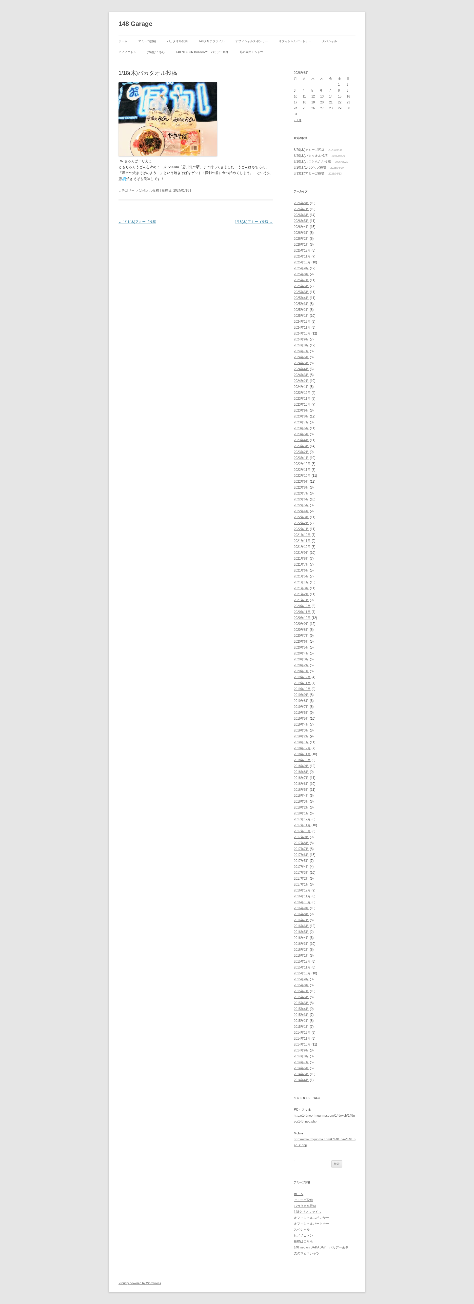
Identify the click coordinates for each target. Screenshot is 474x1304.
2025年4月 (301, 298)
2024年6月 (301, 357)
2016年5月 (301, 932)
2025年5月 (301, 292)
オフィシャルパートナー (295, 41)
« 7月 (297, 120)
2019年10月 (302, 689)
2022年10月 (302, 475)
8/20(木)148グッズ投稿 (310, 167)
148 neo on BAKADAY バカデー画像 (202, 52)
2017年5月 (301, 861)
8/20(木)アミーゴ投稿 (309, 150)
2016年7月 (301, 920)
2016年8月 (301, 914)
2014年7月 (301, 1062)
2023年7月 (301, 422)
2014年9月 (301, 1050)
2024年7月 (301, 351)
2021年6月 (301, 570)
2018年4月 (301, 795)
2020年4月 (301, 653)
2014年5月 (301, 1074)
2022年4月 (301, 511)
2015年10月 (302, 973)
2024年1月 (301, 387)
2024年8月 (301, 345)
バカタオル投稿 (177, 41)
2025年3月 (301, 304)
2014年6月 (301, 1068)
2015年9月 (301, 979)
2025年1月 (301, 315)
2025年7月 (301, 280)
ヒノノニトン (127, 52)
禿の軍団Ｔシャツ (251, 52)
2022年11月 (302, 470)
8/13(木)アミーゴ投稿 (309, 173)
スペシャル (329, 41)
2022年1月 (301, 529)
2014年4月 (301, 1080)
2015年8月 (301, 985)
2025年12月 (302, 250)
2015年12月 (302, 961)
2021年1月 (301, 600)
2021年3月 (301, 588)
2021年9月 (301, 552)
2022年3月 (301, 517)
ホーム (122, 41)
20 (322, 102)
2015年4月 (301, 1009)
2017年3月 (301, 872)
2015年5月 (301, 1003)
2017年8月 (301, 843)
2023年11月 (302, 398)
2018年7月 (301, 778)
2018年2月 (301, 807)
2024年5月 (301, 363)
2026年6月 (301, 215)
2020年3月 (301, 659)
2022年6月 (301, 499)
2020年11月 (302, 612)
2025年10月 (302, 262)
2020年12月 (302, 606)
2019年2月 (301, 736)
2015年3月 (301, 1015)
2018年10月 (302, 760)
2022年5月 (301, 505)
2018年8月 (301, 772)
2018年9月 (301, 766)
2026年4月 (301, 227)
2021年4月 (301, 582)
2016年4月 (301, 938)
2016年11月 (302, 896)
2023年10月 (302, 404)
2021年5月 (301, 576)
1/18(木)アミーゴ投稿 (254, 222)
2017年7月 (301, 849)
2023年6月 (301, 428)
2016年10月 (302, 902)
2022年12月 (302, 464)
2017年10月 (302, 831)
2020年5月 (301, 647)
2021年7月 (301, 564)
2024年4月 (301, 369)
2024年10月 (302, 333)
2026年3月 (301, 233)
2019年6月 (301, 712)
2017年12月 (302, 819)
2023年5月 (301, 434)
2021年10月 (302, 547)
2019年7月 (301, 707)
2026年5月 (301, 221)
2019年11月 (302, 683)
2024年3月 (301, 375)
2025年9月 (301, 268)
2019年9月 (301, 695)
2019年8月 (301, 701)
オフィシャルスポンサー (251, 41)
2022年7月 (301, 493)
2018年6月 (301, 784)
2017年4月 (301, 867)
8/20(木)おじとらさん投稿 (312, 161)
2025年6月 (301, 286)
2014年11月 (302, 1038)
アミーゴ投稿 (147, 41)
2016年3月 (301, 944)
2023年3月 (301, 446)
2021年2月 (301, 594)
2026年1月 (301, 244)
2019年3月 (301, 730)
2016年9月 (301, 908)
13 (322, 96)
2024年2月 (301, 381)
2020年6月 (301, 641)
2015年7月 (301, 991)
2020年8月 (301, 630)
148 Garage (135, 23)
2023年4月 (301, 440)
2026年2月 (301, 238)
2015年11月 (302, 967)
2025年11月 (302, 256)
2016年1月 (301, 955)
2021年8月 (301, 558)
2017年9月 (301, 837)
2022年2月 (301, 523)
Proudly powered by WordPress (139, 1283)
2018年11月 (302, 754)
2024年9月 (301, 339)
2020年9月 (301, 624)
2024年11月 (302, 327)
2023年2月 (301, 452)
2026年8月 (301, 203)
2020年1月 (301, 671)
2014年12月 (302, 1032)
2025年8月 (301, 274)
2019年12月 (302, 677)
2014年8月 (301, 1056)
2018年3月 (301, 801)
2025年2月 (301, 310)
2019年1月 (301, 742)
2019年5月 (301, 718)
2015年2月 (301, 1021)
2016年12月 (302, 890)
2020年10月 (302, 618)
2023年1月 (301, 458)
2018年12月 (302, 748)
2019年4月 (301, 724)
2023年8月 (301, 416)
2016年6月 (301, 926)
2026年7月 (301, 209)
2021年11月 (302, 541)
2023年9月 (301, 410)
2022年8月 (301, 487)
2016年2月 (301, 949)
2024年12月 (302, 321)
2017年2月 (301, 878)
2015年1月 (301, 1026)
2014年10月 (302, 1044)
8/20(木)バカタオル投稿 (311, 156)
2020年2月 (301, 665)
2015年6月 (301, 997)
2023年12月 (302, 393)
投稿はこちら (156, 52)
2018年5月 (301, 789)
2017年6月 (301, 855)
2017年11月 (302, 825)
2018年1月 (301, 813)
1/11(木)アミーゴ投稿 (137, 222)
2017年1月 (301, 884)
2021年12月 (302, 535)
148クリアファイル (211, 41)
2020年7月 (301, 635)
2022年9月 (301, 481)
